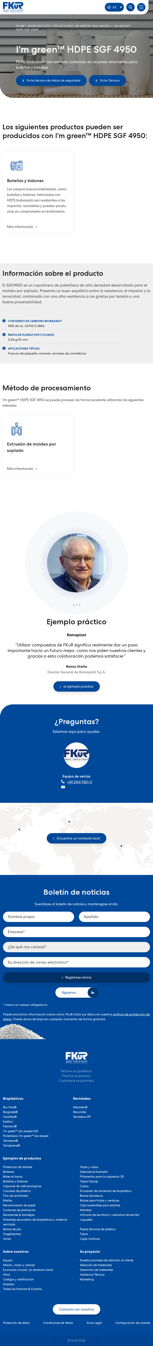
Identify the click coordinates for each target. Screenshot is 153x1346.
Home (20, 26)
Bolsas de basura (91, 1196)
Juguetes (86, 1220)
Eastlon (8, 1122)
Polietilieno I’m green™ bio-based (25, 1136)
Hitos (6, 1275)
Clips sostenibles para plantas (100, 1205)
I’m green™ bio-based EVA (20, 1131)
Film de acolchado (15, 1196)
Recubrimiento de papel (19, 1205)
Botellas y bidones (15, 1181)
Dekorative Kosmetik (94, 1172)
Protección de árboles (17, 1167)
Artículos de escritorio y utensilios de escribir (109, 1215)
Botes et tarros (12, 1177)
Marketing (87, 1279)
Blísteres (8, 1172)
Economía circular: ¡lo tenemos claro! (28, 1270)
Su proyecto (90, 1252)
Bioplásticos (39, 26)
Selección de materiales (96, 1265)
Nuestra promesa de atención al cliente (106, 1260)
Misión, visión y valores (19, 1265)
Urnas (7, 1239)
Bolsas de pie (12, 1229)
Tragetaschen (12, 1234)
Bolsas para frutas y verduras (99, 1201)
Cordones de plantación (19, 1210)
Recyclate (79, 1112)
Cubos (84, 1186)
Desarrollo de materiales (96, 1270)
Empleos (8, 1284)
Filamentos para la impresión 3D (102, 1177)
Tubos (84, 1234)
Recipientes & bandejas (19, 1215)
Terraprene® (11, 1146)
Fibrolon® (10, 1126)
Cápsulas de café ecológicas (22, 1186)
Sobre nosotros (15, 1252)
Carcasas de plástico (17, 1191)
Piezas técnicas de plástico (98, 1229)
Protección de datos (16, 1323)
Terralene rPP (82, 1117)
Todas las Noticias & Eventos (22, 1289)
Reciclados (82, 1099)
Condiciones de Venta (58, 1323)
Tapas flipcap (89, 1181)
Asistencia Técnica (92, 1275)
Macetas (85, 1210)
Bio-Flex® (10, 1107)
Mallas (7, 1201)
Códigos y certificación (18, 1279)
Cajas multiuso (90, 1239)
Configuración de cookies (132, 1323)
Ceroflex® (10, 1117)
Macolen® (80, 1107)
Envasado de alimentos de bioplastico (105, 1191)
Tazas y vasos (89, 1167)
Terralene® (10, 1141)
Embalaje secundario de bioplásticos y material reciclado (35, 1222)
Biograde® (10, 1112)
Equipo (8, 1260)
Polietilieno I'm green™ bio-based (82, 26)
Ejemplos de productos (22, 1158)
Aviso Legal (94, 1323)
